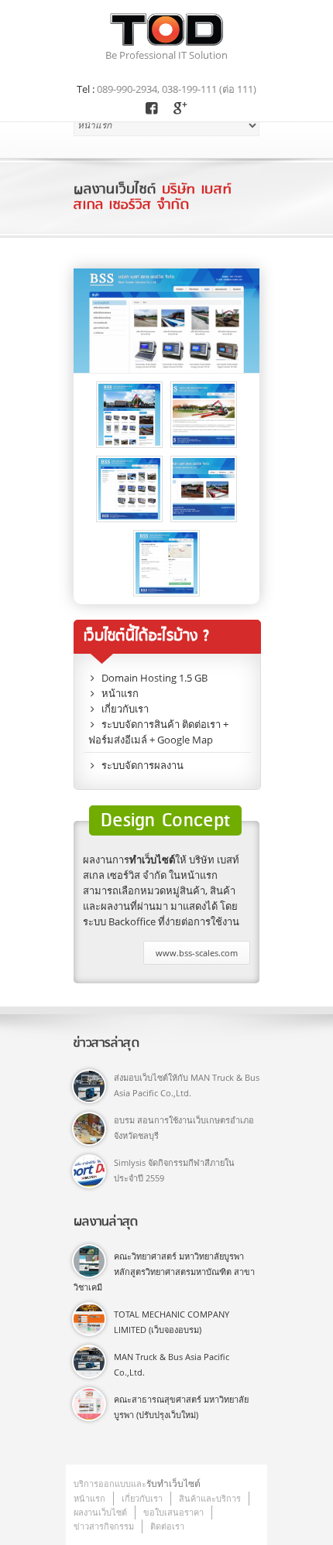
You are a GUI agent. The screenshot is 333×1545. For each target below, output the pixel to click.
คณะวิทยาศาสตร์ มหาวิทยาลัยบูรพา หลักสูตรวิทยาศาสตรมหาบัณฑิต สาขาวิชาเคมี (164, 1271)
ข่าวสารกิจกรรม (104, 1526)
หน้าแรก (89, 1498)
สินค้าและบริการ (210, 1498)
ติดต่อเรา (167, 1526)
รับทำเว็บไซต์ (173, 1483)
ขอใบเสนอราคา (173, 1512)
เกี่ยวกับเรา (142, 1498)
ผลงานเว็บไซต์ (100, 1512)
